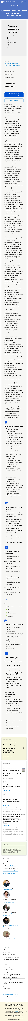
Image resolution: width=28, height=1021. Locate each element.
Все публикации (7, 837)
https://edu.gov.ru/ (7, 1001)
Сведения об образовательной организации (13, 979)
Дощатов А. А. (7, 825)
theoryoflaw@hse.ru (11, 866)
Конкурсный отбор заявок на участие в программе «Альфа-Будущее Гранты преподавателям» (9, 748)
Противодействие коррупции (10, 972)
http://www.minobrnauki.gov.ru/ (10, 994)
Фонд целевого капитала (9, 969)
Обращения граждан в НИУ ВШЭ (11, 967)
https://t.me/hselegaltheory (10, 873)
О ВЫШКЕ (5, 949)
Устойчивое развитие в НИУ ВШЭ (11, 957)
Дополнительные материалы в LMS (14, 95)
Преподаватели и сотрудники (10, 959)
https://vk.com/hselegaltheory (10, 870)
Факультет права (14, 5)
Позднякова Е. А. (7, 805)
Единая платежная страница (10, 986)
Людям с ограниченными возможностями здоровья (13, 982)
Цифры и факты (7, 952)
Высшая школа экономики (9, 1)
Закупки (5, 964)
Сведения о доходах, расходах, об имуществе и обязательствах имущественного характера (11, 976)
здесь (12, 1009)
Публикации (7, 763)
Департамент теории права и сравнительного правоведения (14, 13)
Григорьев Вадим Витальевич (16, 938)
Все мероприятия (8, 756)
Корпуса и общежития (8, 962)
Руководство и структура (9, 954)
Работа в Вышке (6, 988)
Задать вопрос (14, 100)
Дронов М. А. (6, 790)
